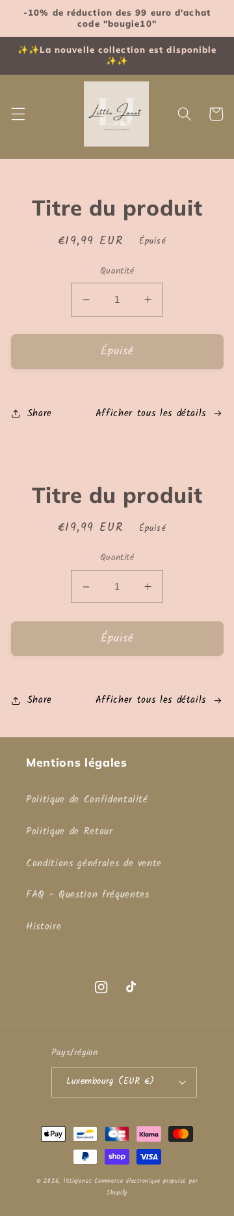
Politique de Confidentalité (87, 800)
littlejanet (77, 1181)
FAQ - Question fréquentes (88, 895)
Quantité (117, 272)
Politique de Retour (69, 832)
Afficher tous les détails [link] (151, 413)
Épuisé (117, 351)
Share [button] (39, 413)
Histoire (43, 927)
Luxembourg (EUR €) (110, 1081)
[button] (17, 114)
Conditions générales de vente (94, 863)
